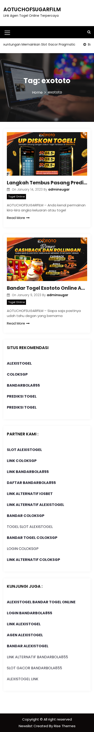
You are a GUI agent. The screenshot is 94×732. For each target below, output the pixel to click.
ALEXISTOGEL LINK (22, 679)
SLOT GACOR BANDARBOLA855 (34, 668)
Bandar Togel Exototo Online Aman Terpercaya (47, 288)
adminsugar (59, 189)
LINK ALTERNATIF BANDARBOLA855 (37, 657)
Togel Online (16, 196)
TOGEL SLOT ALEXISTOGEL (30, 526)
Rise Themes (65, 726)
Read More (16, 217)
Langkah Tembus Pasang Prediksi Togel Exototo (47, 182)
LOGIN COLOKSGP (23, 548)
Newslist (26, 726)
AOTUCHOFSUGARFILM (32, 9)
